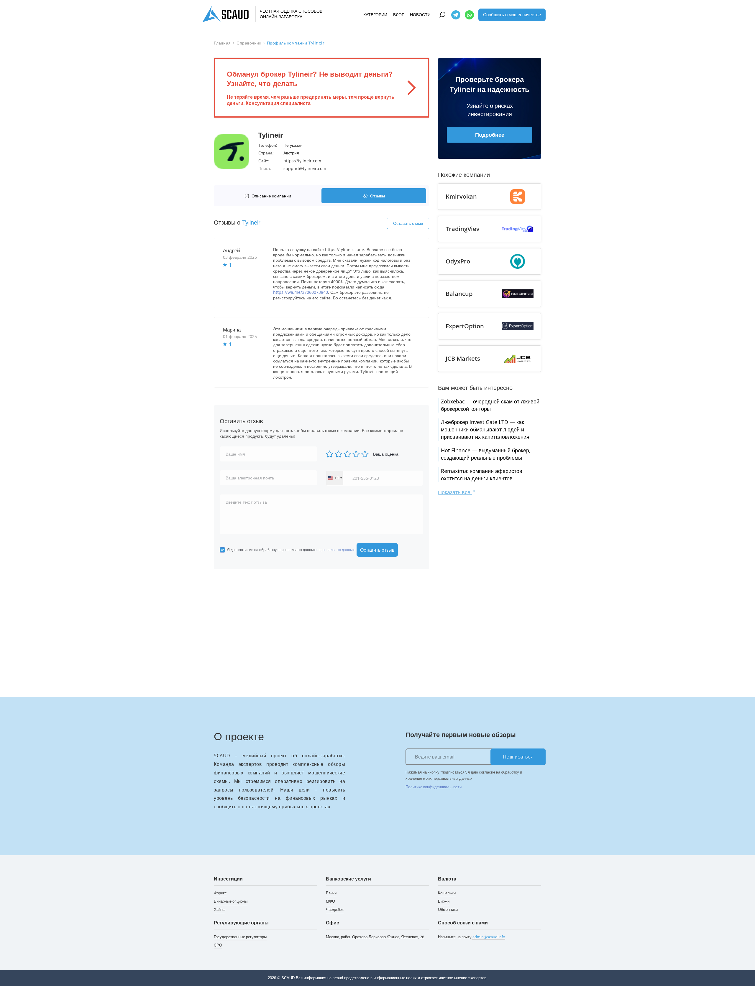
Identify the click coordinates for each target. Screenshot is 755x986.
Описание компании (271, 196)
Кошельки (447, 893)
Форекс (220, 893)
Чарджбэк (335, 909)
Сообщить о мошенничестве (512, 14)
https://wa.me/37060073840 (300, 292)
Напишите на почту (471, 936)
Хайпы (219, 909)
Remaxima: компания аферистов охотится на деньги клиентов (481, 474)
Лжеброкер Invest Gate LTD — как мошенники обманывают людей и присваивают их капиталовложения (485, 429)
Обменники (448, 909)
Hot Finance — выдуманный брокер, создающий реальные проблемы (486, 454)
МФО (330, 901)
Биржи (443, 901)
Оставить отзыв (408, 223)
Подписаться (518, 756)
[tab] (269, 195)
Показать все (455, 492)
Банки (331, 893)
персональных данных (335, 549)
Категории (375, 14)
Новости (420, 14)
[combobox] (334, 478)
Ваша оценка (385, 454)
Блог (398, 14)
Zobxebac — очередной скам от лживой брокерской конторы (490, 405)
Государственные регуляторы (240, 936)
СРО (218, 945)
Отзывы (377, 196)
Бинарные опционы (230, 901)
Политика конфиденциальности (434, 786)
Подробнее (489, 134)
